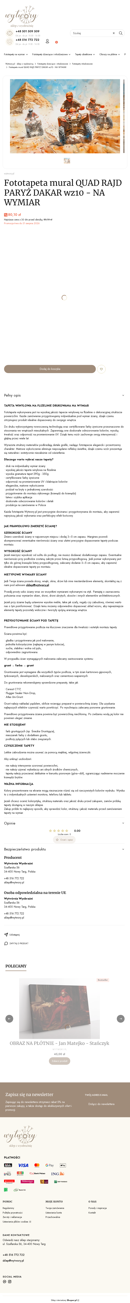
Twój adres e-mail (96, 1095)
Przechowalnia (53, 1217)
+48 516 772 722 (27, 40)
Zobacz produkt (59, 1061)
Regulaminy (8, 1208)
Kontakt (92, 1212)
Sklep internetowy (64, 1300)
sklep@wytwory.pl (14, 882)
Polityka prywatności (13, 1212)
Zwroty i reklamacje (12, 1217)
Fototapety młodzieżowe (82, 63)
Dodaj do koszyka (50, 369)
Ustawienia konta (54, 1212)
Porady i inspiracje (98, 1208)
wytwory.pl (9, 173)
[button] (121, 33)
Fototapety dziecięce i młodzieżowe (52, 63)
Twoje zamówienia (55, 1208)
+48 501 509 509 (27, 31)
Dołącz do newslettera (101, 1104)
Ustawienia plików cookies (16, 1221)
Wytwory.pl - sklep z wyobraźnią (19, 63)
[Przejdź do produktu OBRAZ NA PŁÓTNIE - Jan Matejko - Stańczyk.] (59, 1008)
